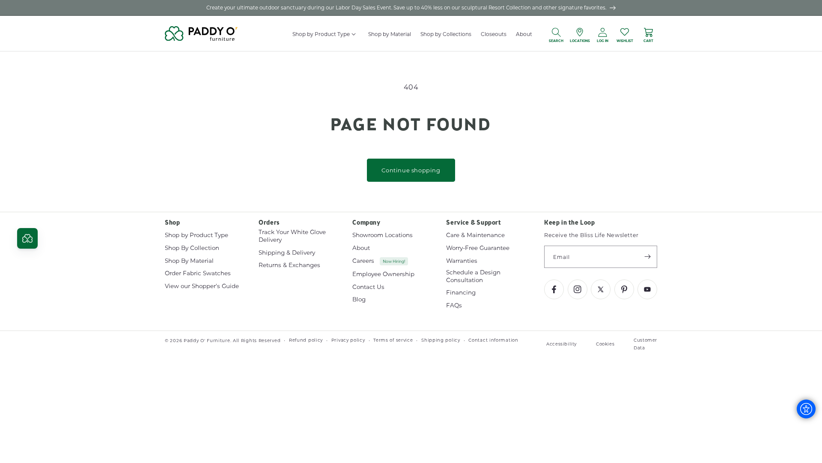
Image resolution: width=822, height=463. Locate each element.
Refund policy (306, 340)
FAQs (454, 305)
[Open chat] (27, 238)
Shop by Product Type (196, 235)
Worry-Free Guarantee (477, 248)
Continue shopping (410, 170)
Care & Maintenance (475, 235)
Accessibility (561, 344)
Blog (359, 299)
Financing (461, 292)
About (361, 248)
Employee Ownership (383, 274)
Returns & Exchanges (289, 265)
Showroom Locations (382, 235)
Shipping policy (440, 340)
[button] (354, 34)
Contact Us (368, 287)
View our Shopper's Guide (202, 286)
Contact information (493, 340)
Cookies (605, 344)
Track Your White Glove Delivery (292, 236)
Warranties (461, 261)
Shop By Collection (192, 248)
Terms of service (393, 340)
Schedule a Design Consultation (473, 276)
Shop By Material (189, 261)
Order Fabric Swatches (198, 273)
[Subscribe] (647, 257)
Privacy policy (348, 340)
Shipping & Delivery (287, 252)
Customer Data (645, 344)
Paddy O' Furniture (207, 340)
